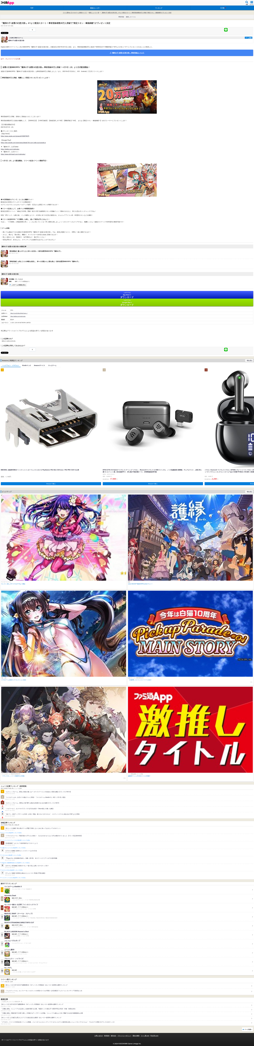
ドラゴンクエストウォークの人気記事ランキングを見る (16, 840)
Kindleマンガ (26, 365)
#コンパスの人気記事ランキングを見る (12, 832)
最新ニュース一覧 (94, 12)
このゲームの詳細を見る (18, 285)
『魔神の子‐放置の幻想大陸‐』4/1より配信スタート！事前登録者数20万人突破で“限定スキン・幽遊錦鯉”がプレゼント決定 (136, 12)
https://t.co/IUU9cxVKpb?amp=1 (18, 313)
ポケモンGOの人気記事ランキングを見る (12, 870)
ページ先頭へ (248, 1029)
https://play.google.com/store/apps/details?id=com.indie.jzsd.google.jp (23, 142)
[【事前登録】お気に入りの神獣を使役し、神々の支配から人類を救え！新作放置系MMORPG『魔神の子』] (40, 267)
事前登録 (121, 17)
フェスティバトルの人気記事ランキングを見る (13, 877)
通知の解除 (136, 1036)
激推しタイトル (131, 17)
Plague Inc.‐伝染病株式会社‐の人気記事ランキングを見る (16, 862)
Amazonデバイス (39, 365)
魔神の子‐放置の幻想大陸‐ (9, 341)
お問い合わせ (98, 1036)
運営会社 (113, 1036)
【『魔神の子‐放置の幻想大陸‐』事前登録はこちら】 (127, 53)
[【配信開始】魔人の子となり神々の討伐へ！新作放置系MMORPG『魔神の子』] (31, 257)
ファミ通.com (145, 1036)
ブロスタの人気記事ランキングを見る (11, 855)
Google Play (127, 302)
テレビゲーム (52, 365)
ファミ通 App (7, 3)
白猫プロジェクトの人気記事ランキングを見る (13, 847)
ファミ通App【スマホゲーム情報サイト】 (75, 12)
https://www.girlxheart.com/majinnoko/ (13, 154)
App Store (127, 295)
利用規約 (107, 1036)
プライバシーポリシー (124, 1036)
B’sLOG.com (154, 1036)
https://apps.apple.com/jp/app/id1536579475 (15, 136)
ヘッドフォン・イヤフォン (10, 365)
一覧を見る (249, 360)
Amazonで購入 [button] (51, 484)
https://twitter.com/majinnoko (10, 149)
